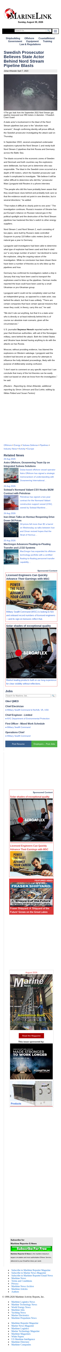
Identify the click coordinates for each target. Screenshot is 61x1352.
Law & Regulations (30, 44)
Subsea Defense (30, 445)
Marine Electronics (20, 1315)
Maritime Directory (20, 1342)
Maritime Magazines (20, 1334)
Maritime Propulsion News (24, 1318)
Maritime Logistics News (23, 1302)
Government (15, 41)
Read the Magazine (31, 1036)
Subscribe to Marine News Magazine (28, 1273)
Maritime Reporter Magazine (24, 1323)
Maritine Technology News (24, 1304)
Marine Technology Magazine (25, 1331)
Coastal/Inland (46, 38)
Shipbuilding (13, 38)
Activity (22, 449)
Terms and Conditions (21, 1281)
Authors (15, 1291)
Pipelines (44, 445)
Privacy (15, 1283)
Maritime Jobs (18, 1310)
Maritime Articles (19, 1289)
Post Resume (18, 744)
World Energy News (21, 1307)
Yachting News (18, 1312)
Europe (30, 449)
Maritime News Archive (22, 1286)
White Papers (17, 1336)
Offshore (29, 38)
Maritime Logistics (20, 1328)
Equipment (32, 41)
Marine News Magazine (22, 1325)
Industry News (10, 449)
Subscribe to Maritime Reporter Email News (32, 1275)
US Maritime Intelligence (23, 1339)
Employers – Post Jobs (44, 744)
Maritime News (18, 1278)
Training (47, 41)
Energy (17, 445)
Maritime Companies (21, 1344)
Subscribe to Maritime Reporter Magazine (30, 1270)
